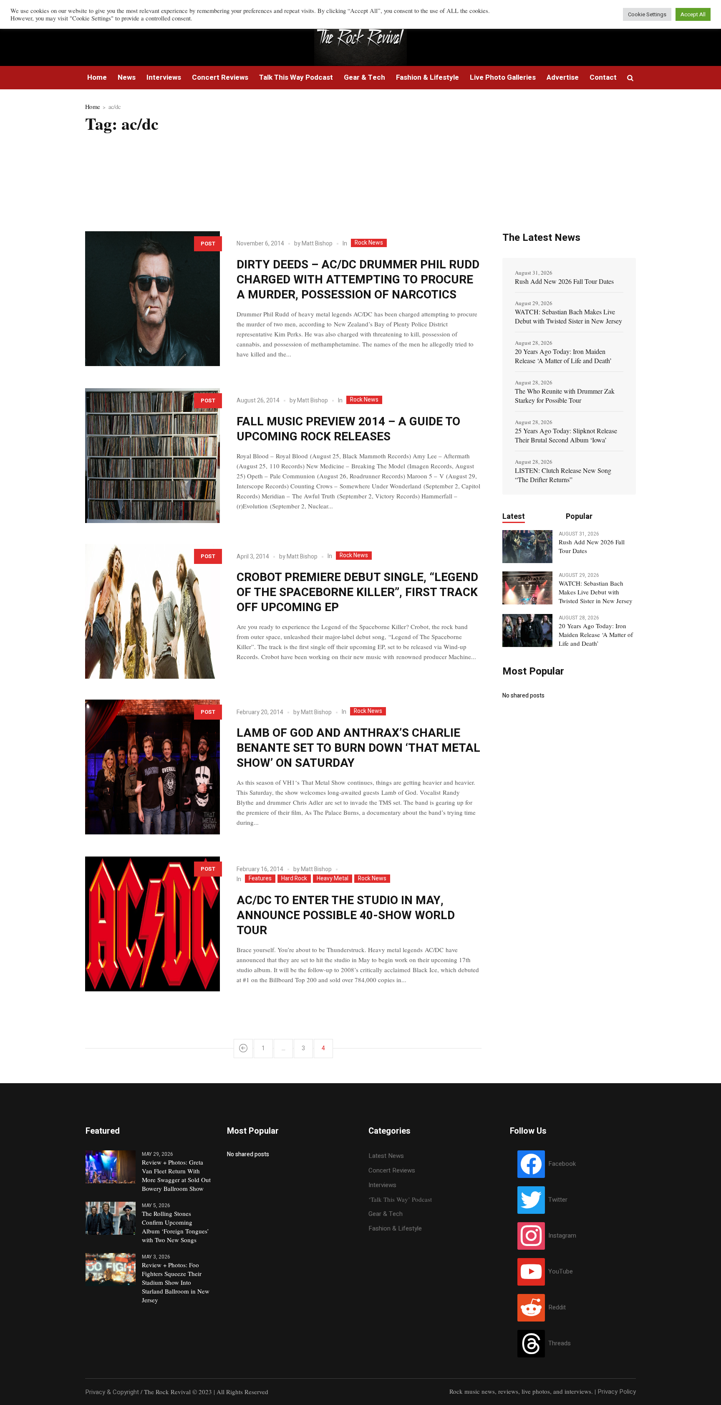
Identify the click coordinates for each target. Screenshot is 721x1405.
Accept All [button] (693, 14)
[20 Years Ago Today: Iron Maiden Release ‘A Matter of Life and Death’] (527, 629)
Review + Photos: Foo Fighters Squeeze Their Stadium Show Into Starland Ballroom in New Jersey (175, 1282)
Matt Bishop (317, 243)
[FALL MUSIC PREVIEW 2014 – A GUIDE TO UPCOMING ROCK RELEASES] (152, 455)
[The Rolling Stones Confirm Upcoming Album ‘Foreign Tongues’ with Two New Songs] (111, 1217)
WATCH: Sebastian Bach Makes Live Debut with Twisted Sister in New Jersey (568, 316)
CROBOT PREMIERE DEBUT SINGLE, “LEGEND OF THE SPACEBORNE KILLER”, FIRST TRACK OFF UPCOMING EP (357, 592)
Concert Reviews (391, 1170)
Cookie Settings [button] (647, 14)
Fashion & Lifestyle (395, 1228)
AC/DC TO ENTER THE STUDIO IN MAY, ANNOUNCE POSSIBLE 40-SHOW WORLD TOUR (346, 915)
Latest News (386, 1155)
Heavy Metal (332, 878)
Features (260, 878)
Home (92, 106)
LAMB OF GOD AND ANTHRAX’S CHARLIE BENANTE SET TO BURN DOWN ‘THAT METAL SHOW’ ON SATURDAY (358, 748)
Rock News (369, 243)
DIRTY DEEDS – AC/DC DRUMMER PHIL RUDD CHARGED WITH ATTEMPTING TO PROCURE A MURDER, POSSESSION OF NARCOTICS (358, 279)
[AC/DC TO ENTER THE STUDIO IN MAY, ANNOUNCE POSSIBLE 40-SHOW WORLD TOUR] (152, 924)
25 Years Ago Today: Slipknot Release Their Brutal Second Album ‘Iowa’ (566, 435)
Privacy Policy (616, 1391)
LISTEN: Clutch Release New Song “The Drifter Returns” (563, 475)
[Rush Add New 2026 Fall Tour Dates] (527, 546)
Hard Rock (294, 878)
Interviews (382, 1185)
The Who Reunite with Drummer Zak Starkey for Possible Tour (565, 395)
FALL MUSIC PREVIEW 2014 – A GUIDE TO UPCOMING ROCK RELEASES (348, 429)
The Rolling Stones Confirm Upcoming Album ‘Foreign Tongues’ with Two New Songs (175, 1226)
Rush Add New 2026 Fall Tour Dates (564, 281)
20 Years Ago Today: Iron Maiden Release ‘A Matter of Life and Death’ (563, 356)
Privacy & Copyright (112, 1392)
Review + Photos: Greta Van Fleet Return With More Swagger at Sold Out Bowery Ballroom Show (176, 1175)
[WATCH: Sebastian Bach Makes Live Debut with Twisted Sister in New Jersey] (527, 587)
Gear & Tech (385, 1213)
